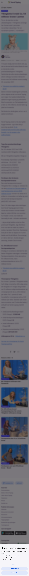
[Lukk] (14, 545)
